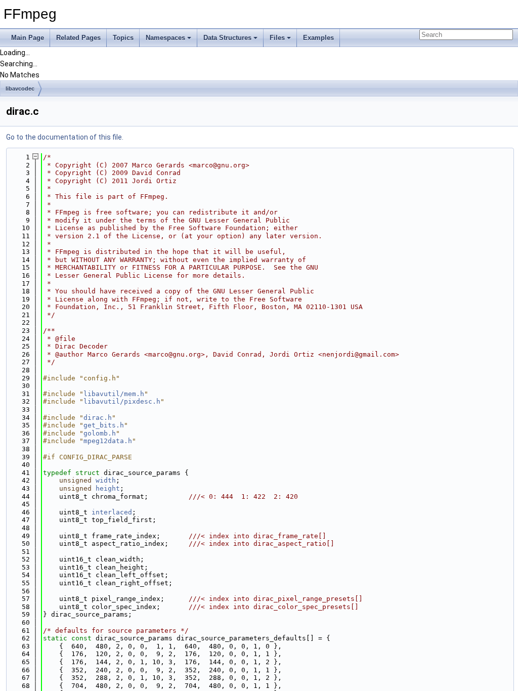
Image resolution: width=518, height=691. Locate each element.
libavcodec (20, 88)
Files (277, 37)
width (106, 480)
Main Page (27, 37)
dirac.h (97, 417)
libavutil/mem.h (113, 394)
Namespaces (165, 37)
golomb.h (99, 433)
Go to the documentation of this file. (64, 137)
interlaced (112, 512)
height (108, 488)
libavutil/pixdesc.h (121, 401)
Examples (318, 37)
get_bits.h (103, 425)
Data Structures (227, 37)
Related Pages (78, 37)
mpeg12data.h (107, 441)
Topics (123, 37)
